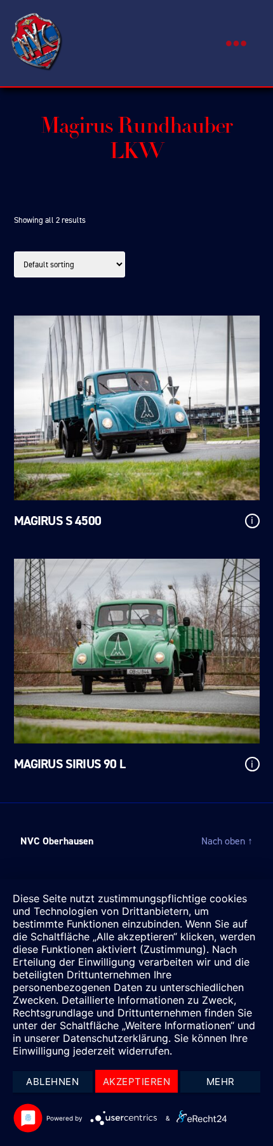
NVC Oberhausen (56, 841)
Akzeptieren (137, 1082)
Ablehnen (52, 1082)
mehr (220, 1082)
